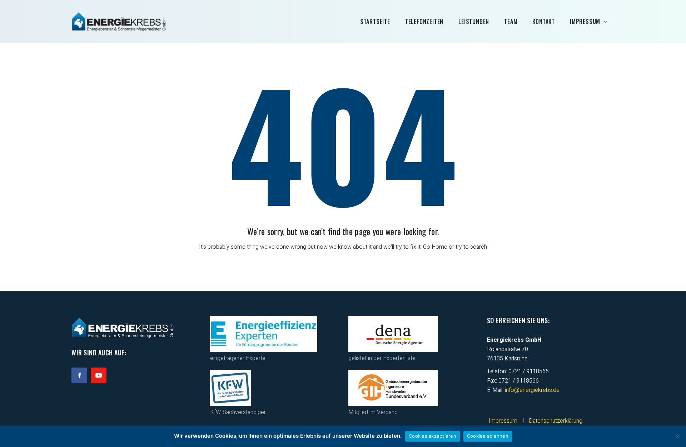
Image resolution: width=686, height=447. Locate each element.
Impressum (585, 21)
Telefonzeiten (424, 21)
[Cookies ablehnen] (677, 436)
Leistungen (473, 21)
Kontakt (543, 21)
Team (510, 21)
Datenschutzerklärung (555, 421)
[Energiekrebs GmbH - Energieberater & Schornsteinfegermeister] (118, 21)
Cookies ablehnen (487, 436)
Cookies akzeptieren (432, 436)
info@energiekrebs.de (532, 390)
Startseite (375, 21)
